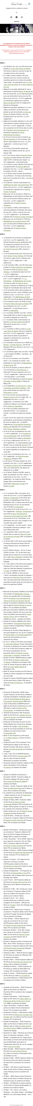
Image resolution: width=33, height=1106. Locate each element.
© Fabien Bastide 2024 (16, 1105)
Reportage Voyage (18, 484)
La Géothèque (13, 310)
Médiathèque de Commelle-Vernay (15, 221)
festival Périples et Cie (21, 605)
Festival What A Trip (19, 873)
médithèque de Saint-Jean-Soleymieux (16, 185)
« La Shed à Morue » (12, 738)
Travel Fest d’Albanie (12, 644)
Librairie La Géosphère (14, 406)
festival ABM (22, 167)
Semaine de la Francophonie (16, 130)
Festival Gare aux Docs (20, 882)
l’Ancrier (17, 242)
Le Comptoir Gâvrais (16, 322)
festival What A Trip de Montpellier (17, 635)
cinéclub (8, 767)
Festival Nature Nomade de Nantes (17, 304)
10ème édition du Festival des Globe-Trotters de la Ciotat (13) (17, 1001)
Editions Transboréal (11, 498)
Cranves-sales (23, 756)
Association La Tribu (11, 392)
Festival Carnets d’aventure (15, 820)
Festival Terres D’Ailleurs (16, 256)
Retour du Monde (24, 91)
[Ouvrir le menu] (16, 12)
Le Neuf (11, 486)
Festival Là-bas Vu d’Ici (11, 397)
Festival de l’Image (16, 788)
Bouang (24, 445)
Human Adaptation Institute (17, 429)
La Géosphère (26, 438)
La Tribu (6, 571)
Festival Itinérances (16, 683)
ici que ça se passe (13, 1046)
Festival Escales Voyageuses (15, 948)
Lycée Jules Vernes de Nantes (21, 69)
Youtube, (13, 905)
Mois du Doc (27, 315)
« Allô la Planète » (23, 726)
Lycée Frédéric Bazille (17, 667)
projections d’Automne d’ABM (16, 781)
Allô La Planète (16, 557)
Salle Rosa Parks (18, 577)
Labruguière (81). (10, 733)
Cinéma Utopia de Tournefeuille (21, 267)
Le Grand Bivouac (20, 370)
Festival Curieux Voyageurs (24, 217)
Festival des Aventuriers (23, 852)
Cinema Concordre (12, 249)
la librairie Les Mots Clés (13, 465)
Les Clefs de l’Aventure (16, 749)
